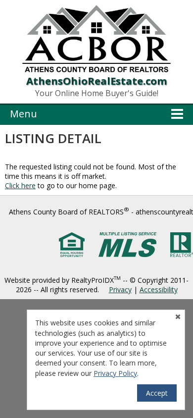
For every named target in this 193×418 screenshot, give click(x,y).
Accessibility (159, 289)
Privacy (120, 289)
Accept (157, 393)
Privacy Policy (115, 373)
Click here (20, 185)
